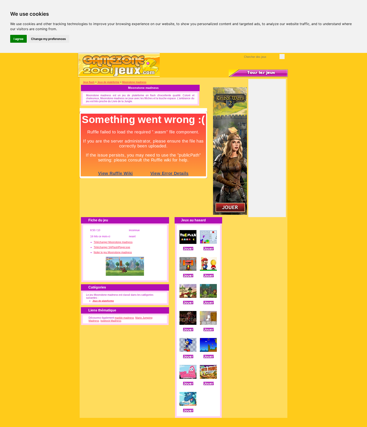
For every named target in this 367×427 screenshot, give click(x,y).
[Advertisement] (267, 151)
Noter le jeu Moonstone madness (113, 252)
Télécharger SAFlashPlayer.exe (112, 247)
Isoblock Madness (110, 320)
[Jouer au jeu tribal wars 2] (230, 213)
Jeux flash (89, 82)
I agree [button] (18, 39)
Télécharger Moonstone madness (113, 242)
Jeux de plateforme (108, 82)
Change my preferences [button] (48, 39)
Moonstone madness (134, 82)
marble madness (124, 317)
